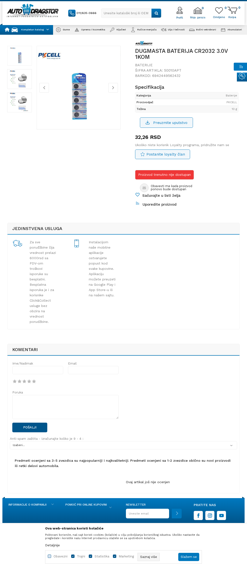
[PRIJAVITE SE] (154, 515)
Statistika (102, 556)
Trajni (81, 556)
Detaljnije (52, 545)
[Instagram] (210, 515)
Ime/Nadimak (22, 363)
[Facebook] (198, 515)
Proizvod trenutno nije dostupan (164, 174)
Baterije (144, 65)
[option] (19, 56)
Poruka (17, 392)
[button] (131, 13)
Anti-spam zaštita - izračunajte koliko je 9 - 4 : (46, 438)
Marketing (126, 556)
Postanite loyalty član (165, 154)
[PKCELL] (143, 44)
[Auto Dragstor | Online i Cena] (33, 10)
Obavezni (61, 556)
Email (72, 363)
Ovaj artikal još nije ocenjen (148, 482)
